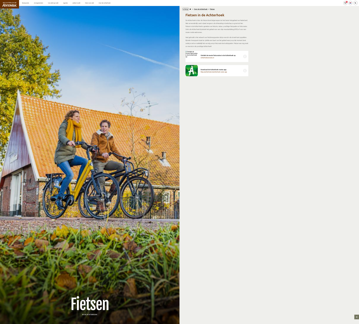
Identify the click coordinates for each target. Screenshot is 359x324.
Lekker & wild (76, 3)
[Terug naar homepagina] (190, 9)
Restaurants (25, 3)
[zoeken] (355, 3)
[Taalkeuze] (350, 3)
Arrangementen (38, 3)
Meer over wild (89, 3)
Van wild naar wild (53, 3)
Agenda (65, 3)
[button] (345, 3)
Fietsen (212, 9)
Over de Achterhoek (105, 3)
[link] (216, 56)
